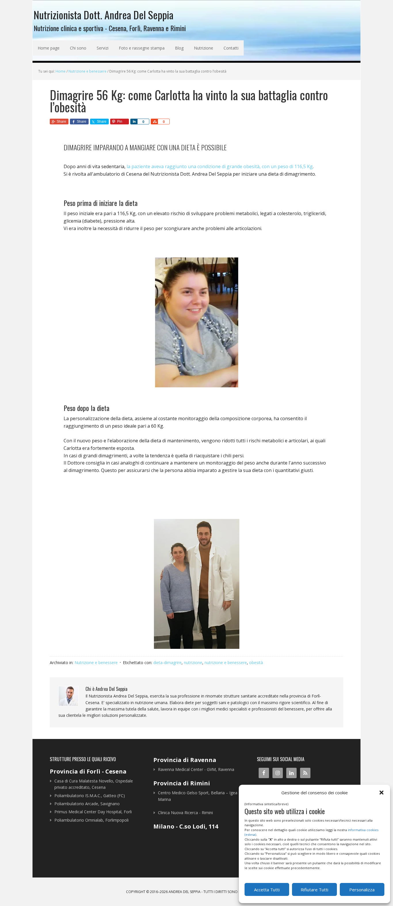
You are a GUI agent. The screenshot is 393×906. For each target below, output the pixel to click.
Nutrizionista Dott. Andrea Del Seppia (103, 14)
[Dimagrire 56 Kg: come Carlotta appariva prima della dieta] (196, 322)
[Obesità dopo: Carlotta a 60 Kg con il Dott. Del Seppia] (196, 584)
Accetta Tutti (267, 889)
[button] (381, 792)
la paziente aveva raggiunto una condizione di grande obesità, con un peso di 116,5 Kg (220, 166)
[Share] (133, 121)
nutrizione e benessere (226, 662)
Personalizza (362, 889)
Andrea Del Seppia (185, 891)
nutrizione (193, 662)
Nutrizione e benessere (96, 662)
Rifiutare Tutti (314, 889)
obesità (256, 662)
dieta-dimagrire (167, 662)
